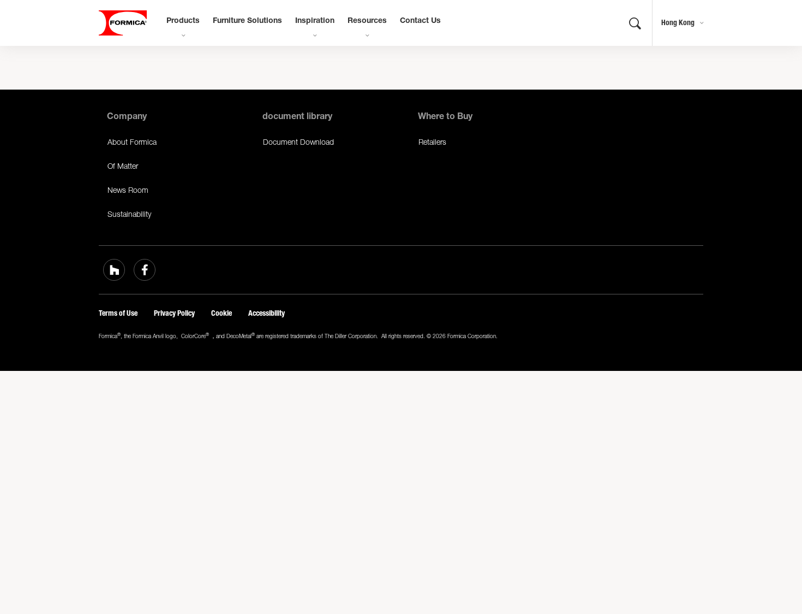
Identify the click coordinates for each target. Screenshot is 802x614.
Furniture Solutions (247, 21)
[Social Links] (114, 269)
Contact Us (420, 21)
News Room (127, 189)
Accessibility (266, 313)
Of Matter (122, 165)
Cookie (221, 313)
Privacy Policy (174, 313)
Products (183, 21)
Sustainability (129, 214)
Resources (367, 21)
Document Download (298, 141)
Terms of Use (118, 313)
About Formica (132, 141)
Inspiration (314, 21)
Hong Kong (678, 22)
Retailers (432, 141)
